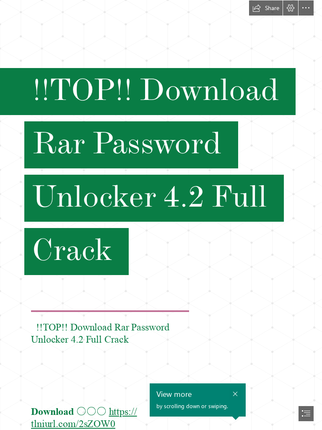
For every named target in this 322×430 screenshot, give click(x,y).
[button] (266, 8)
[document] (161, 215)
